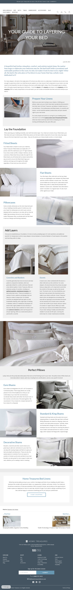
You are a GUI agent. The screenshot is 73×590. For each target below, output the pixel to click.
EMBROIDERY (32, 10)
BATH (19, 10)
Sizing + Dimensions (42, 562)
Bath (21, 559)
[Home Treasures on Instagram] (39, 582)
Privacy (68, 587)
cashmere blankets (14, 310)
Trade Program (58, 562)
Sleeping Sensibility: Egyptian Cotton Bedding (15, 528)
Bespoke (5, 559)
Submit (45, 572)
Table (21, 561)
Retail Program (58, 561)
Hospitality (57, 564)
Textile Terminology (42, 559)
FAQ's (56, 559)
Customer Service (59, 557)
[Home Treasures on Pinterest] (36, 582)
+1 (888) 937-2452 (37, 576)
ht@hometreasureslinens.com (37, 579)
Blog (4, 562)
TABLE (25, 10)
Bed (21, 557)
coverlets (7, 89)
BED (15, 10)
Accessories (23, 562)
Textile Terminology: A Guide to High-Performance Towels (54, 528)
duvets (46, 87)
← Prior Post (6, 514)
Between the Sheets (12, 509)
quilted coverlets (11, 291)
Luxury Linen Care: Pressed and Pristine (56, 117)
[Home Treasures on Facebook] (33, 582)
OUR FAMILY (6, 12)
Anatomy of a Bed (42, 557)
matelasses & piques (23, 291)
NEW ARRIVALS (7, 10)
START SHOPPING (36, 494)
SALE (49, 10)
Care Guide (40, 561)
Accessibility (40, 564)
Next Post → (66, 514)
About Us (5, 557)
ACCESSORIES (42, 10)
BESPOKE (15, 12)
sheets (38, 87)
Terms (64, 587)
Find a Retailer (6, 561)
